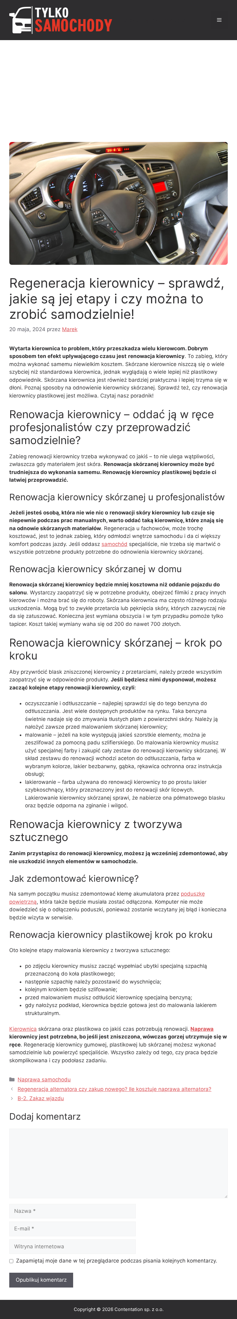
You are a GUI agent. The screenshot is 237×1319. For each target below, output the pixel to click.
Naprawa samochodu (44, 1079)
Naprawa (202, 1029)
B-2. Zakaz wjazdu (41, 1098)
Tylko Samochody (151, 20)
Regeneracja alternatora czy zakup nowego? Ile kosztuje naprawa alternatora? (114, 1089)
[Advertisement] (118, 86)
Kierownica (23, 1029)
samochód (114, 544)
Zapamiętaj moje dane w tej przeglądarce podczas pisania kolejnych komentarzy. (116, 1261)
